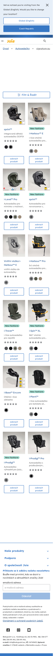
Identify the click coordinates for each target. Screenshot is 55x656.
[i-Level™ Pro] (14, 180)
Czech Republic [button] (26, 28)
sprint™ (8, 129)
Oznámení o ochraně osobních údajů (23, 620)
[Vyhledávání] (44, 41)
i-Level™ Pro (10, 199)
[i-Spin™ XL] (39, 311)
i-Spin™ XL (35, 330)
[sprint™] (14, 114)
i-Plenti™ (33, 396)
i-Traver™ (9, 330)
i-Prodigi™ (9, 462)
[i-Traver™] (14, 311)
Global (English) (26, 20)
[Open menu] (2, 41)
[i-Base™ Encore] (14, 377)
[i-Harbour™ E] (39, 114)
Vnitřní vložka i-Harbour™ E (12, 263)
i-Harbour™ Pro (37, 261)
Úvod (6, 48)
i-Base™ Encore (12, 392)
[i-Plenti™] (39, 377)
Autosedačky (22, 48)
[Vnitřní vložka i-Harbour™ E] (14, 245)
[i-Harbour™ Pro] (39, 245)
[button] (47, 5)
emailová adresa (12, 582)
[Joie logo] (11, 41)
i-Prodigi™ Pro (36, 458)
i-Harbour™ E (36, 133)
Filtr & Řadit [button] (29, 94)
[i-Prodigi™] (14, 443)
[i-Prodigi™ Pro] (39, 443)
